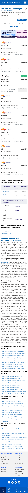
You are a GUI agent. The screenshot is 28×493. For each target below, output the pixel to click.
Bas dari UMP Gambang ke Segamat (12, 364)
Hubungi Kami (5, 459)
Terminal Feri (18, 460)
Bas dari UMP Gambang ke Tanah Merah (13, 368)
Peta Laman (4, 463)
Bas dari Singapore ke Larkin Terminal (12, 446)
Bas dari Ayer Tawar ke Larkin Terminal (12, 429)
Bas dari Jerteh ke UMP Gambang (11, 408)
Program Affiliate (19, 469)
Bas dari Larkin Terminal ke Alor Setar (12, 376)
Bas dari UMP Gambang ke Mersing (11, 358)
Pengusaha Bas (19, 456)
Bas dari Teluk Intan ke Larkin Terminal (12, 448)
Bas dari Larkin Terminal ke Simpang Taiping (14, 391)
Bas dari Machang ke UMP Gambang (12, 410)
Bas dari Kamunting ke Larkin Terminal (12, 440)
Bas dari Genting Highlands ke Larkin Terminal (14, 437)
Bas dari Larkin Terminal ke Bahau (11, 378)
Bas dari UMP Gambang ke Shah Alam (12, 366)
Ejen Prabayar (18, 471)
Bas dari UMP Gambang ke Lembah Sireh (13, 355)
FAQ (2, 461)
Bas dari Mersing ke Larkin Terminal (11, 444)
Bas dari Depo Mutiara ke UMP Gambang (13, 406)
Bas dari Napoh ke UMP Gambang (11, 412)
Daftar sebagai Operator (19, 474)
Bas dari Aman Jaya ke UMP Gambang (12, 403)
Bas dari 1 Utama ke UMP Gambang (11, 401)
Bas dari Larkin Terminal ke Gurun (11, 385)
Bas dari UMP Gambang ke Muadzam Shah (13, 360)
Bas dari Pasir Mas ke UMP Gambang (12, 414)
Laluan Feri (17, 462)
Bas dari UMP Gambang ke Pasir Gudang (13, 362)
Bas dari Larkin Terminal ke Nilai (10, 387)
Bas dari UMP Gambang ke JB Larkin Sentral (13, 353)
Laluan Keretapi (19, 464)
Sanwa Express (5, 195)
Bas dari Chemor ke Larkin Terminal (11, 431)
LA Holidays (6, 191)
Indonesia (3, 471)
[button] (8, 34)
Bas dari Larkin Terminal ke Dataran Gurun (13, 381)
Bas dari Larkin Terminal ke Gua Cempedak (14, 383)
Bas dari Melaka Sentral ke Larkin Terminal (13, 442)
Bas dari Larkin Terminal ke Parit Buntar (12, 389)
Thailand (3, 469)
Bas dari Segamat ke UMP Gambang (12, 417)
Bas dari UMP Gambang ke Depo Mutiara (13, 351)
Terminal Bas (18, 458)
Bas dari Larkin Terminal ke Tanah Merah (13, 394)
